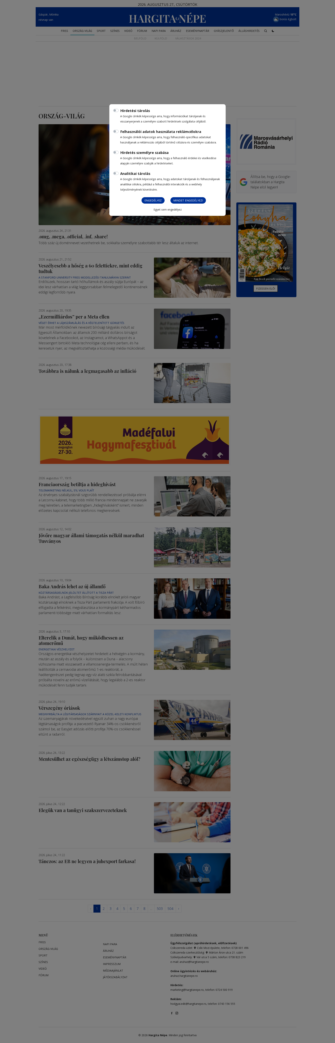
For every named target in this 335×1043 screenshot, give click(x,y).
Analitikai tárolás (135, 173)
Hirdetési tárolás (135, 110)
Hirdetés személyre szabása (144, 152)
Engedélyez (153, 200)
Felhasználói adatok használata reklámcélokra (160, 131)
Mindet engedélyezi (188, 200)
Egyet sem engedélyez (168, 209)
